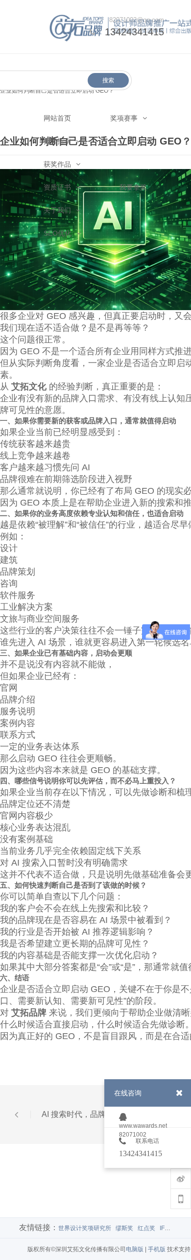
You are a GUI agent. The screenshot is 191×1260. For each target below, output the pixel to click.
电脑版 (134, 1249)
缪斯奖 (124, 1228)
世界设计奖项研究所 (84, 1228)
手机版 (157, 1249)
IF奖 (165, 1228)
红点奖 (146, 1228)
